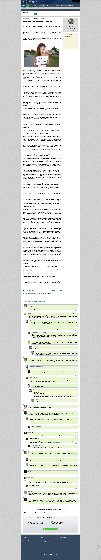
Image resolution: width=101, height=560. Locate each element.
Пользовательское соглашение (45, 540)
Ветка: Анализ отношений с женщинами (67, 5)
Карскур (33, 426)
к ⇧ (99, 545)
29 (70, 28)
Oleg (31, 377)
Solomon (33, 371)
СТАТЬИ (27, 5)
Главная (22, 7)
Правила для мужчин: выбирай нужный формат (36, 7)
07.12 (75, 459)
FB (71, 3)
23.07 (75, 485)
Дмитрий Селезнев (41, 18)
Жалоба (76, 310)
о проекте (23, 3)
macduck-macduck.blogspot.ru (56, 290)
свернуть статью (27, 18)
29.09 (75, 351)
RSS (78, 3)
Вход (78, 0)
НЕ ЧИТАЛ (35, 5)
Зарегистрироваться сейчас (50, 529)
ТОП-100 (43, 5)
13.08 (75, 371)
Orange (30, 313)
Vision (30, 471)
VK (74, 3)
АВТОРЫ (31, 5)
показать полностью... (55, 309)
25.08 (75, 426)
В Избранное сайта (36, 293)
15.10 (75, 445)
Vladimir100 (37, 351)
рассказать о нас (27, 3)
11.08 (75, 305)
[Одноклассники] (42, 293)
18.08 (75, 405)
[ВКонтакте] (39, 293)
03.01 (75, 377)
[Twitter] (41, 293)
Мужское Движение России (63, 540)
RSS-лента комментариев (49, 512)
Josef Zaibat (41, 366)
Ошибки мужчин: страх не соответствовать (71, 38)
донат (69, 3)
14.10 (75, 432)
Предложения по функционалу (26, 540)
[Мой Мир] (43, 293)
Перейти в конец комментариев (28, 301)
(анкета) (45, 18)
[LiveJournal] (46, 293)
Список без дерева (42, 301)
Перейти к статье (36, 301)
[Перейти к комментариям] (23, 18)
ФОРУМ (47, 5)
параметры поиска (25, 15)
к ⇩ (99, 547)
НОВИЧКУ (39, 5)
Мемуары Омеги (35, 332)
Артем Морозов (31, 477)
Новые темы (51, 5)
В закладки (31, 293)
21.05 (75, 477)
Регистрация (75, 0)
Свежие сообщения (57, 5)
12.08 (75, 340)
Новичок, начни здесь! (28, 25)
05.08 (75, 471)
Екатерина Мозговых (36, 445)
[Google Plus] (45, 293)
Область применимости (68, 36)
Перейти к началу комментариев (29, 512)
